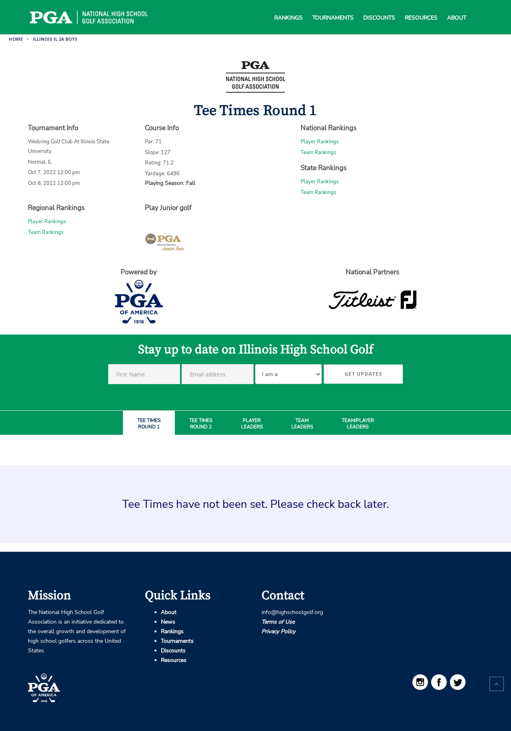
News (168, 622)
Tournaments (333, 8)
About (456, 8)
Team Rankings (318, 152)
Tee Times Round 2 (200, 424)
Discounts (379, 8)
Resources (421, 8)
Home (16, 39)
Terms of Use (278, 622)
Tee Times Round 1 (148, 424)
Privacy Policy (278, 631)
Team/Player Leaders (358, 424)
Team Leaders (302, 424)
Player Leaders (252, 424)
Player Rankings (320, 141)
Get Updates (363, 373)
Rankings (288, 8)
